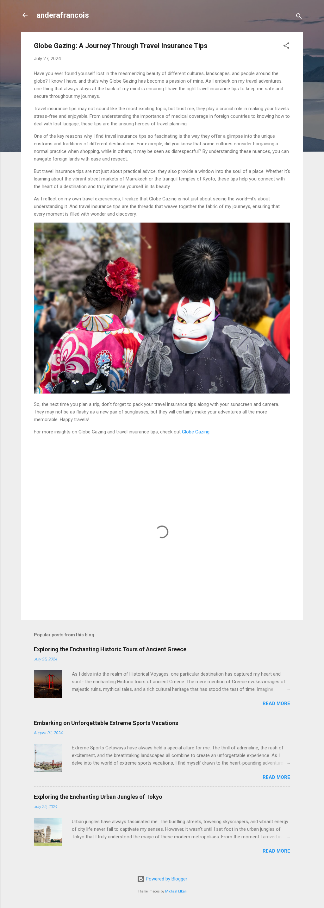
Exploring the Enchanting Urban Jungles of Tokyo (98, 796)
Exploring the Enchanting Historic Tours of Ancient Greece (110, 649)
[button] (286, 47)
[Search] (299, 17)
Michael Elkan (176, 891)
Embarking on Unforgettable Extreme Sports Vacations (106, 723)
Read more (276, 703)
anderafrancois (62, 15)
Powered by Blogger (166, 879)
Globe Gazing (195, 432)
